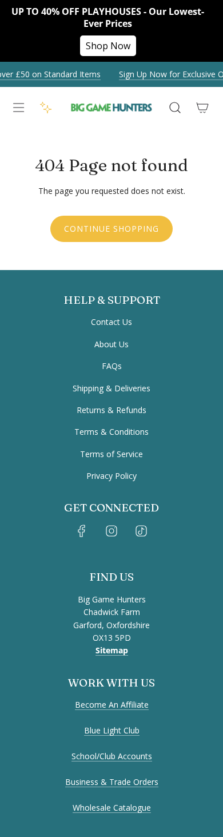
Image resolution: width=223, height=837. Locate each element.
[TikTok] (141, 531)
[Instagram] (111, 531)
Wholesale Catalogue (112, 807)
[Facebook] (81, 531)
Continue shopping (111, 228)
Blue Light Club (112, 730)
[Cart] (202, 107)
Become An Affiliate (112, 704)
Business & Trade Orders (111, 781)
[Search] (175, 107)
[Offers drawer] (45, 107)
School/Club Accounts (111, 756)
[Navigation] (18, 107)
